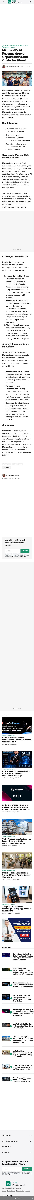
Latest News (6, 1147)
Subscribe (25, 550)
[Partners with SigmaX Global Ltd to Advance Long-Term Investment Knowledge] (17, 759)
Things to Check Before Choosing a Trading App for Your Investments (22, 1067)
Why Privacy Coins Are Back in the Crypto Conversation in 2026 (22, 1080)
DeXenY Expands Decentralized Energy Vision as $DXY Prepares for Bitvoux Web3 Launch (23, 971)
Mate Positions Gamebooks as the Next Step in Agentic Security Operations (22, 1054)
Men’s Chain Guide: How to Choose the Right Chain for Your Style (23, 1026)
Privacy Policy (12, 556)
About (4, 1191)
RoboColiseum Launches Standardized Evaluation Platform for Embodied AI (23, 985)
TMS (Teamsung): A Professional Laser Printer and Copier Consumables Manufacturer (23, 1039)
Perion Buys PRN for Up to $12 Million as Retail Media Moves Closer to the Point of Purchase (23, 1012)
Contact (28, 1191)
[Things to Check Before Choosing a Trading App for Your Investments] (17, 894)
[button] (3, 2)
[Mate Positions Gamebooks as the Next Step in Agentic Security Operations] (17, 860)
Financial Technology (9, 47)
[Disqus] (17, 506)
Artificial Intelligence (9, 45)
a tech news (6, 464)
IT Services (5, 1152)
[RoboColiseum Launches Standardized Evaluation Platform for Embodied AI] (17, 725)
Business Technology (22, 45)
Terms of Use (22, 556)
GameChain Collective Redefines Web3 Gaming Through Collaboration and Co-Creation (23, 957)
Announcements (17, 464)
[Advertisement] (17, 23)
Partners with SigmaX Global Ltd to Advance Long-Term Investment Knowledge (22, 998)
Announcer (6, 467)
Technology (6, 1135)
